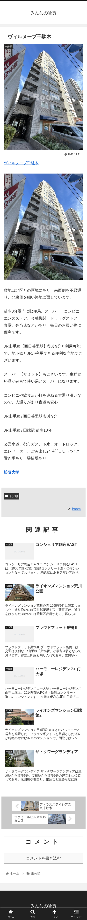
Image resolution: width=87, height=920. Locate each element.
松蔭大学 (11, 472)
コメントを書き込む (43, 858)
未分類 (13, 496)
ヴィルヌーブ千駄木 (21, 163)
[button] (77, 594)
